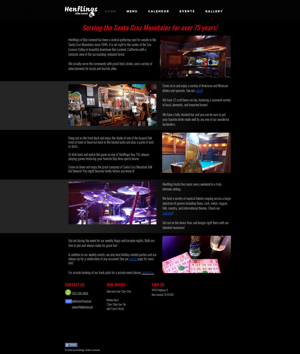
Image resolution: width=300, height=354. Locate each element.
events (133, 258)
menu (199, 90)
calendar (167, 212)
